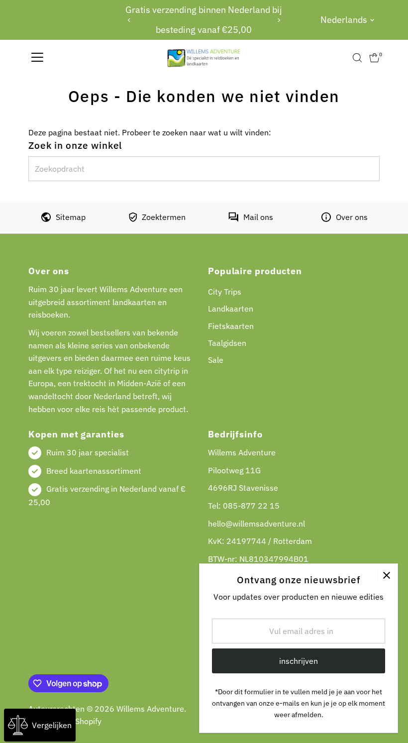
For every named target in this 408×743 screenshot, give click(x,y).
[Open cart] (374, 57)
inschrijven (298, 661)
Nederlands (343, 19)
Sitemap (71, 217)
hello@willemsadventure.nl (256, 524)
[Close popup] (386, 575)
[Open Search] (357, 57)
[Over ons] (326, 219)
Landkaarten (230, 309)
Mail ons (258, 217)
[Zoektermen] (133, 219)
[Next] (278, 20)
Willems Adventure (150, 709)
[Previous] (129, 20)
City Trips (224, 292)
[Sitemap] (46, 219)
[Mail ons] (233, 219)
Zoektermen (164, 217)
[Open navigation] (37, 57)
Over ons (352, 217)
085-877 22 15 (251, 506)
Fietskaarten (231, 326)
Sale (215, 360)
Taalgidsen (227, 343)
